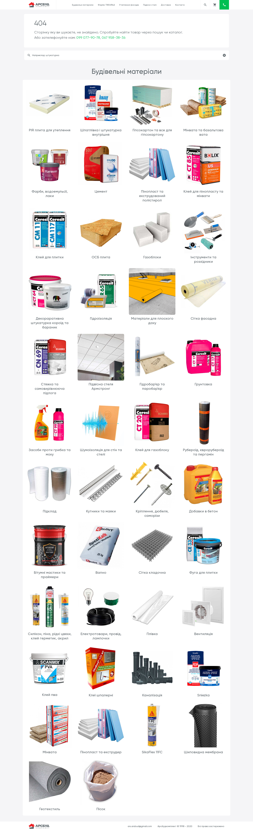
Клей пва (49, 695)
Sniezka (203, 695)
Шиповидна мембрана (203, 752)
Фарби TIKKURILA (106, 5)
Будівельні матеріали (82, 5)
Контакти (180, 5)
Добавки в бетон (203, 511)
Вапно (100, 572)
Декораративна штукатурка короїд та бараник (50, 322)
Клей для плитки (50, 257)
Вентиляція (203, 634)
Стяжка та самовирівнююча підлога (50, 388)
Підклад (50, 511)
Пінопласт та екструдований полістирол (152, 195)
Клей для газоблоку (152, 450)
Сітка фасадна (203, 318)
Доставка (166, 5)
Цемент (101, 191)
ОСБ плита (101, 257)
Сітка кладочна (152, 572)
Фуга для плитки (203, 572)
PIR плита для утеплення (49, 130)
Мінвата (50, 752)
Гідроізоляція (101, 318)
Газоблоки (152, 257)
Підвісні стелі (150, 5)
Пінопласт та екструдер (101, 752)
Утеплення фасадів (129, 5)
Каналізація (152, 695)
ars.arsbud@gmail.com (140, 826)
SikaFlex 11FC (152, 752)
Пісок (100, 809)
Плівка (152, 634)
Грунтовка (203, 384)
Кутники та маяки (101, 511)
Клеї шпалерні (101, 695)
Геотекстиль (49, 809)
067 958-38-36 (113, 37)
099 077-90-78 (88, 37)
